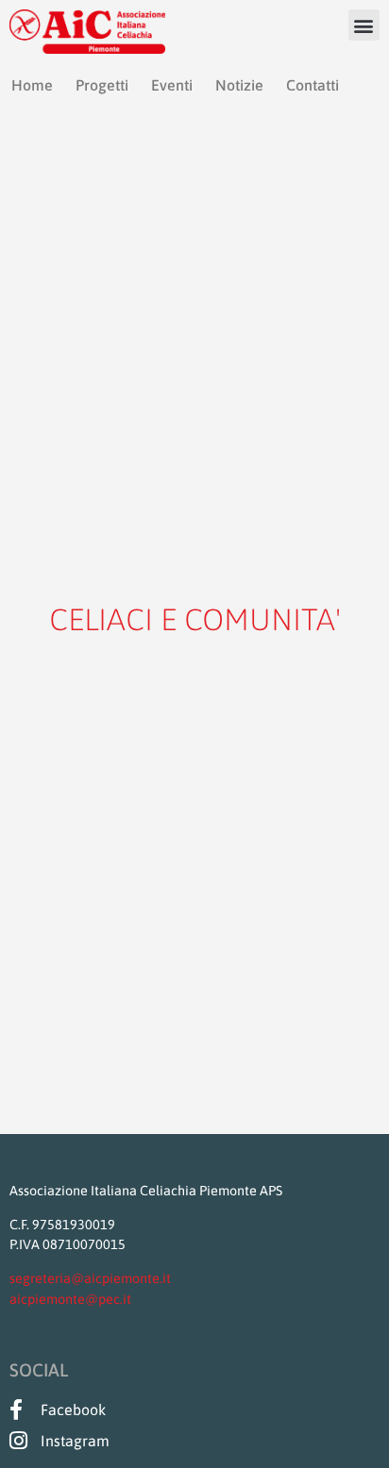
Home (32, 84)
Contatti (312, 84)
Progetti (102, 84)
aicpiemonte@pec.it (70, 1299)
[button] (364, 25)
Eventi (172, 84)
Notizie (239, 84)
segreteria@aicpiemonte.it (90, 1278)
